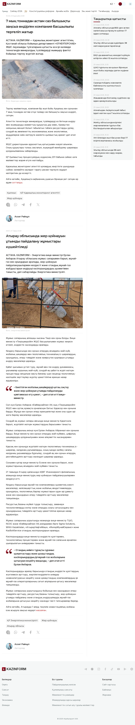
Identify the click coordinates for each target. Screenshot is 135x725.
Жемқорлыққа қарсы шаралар (66, 700)
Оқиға (5, 684)
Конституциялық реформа (41, 11)
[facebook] (105, 669)
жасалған (41, 610)
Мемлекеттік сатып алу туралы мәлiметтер (73, 705)
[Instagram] (8, 205)
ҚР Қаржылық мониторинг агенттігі (40, 193)
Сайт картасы (109, 684)
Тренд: (5, 11)
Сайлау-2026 (16, 11)
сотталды (17, 182)
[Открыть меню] (130, 4)
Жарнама (106, 695)
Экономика (7, 700)
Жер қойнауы (14, 198)
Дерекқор (75, 11)
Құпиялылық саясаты (62, 689)
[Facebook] (30, 205)
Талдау (5, 695)
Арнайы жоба (62, 11)
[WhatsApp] (15, 205)
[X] (38, 205)
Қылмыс (11, 193)
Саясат (5, 689)
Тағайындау (104, 11)
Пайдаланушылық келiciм (64, 684)
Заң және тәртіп (89, 11)
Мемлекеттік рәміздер (63, 695)
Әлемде (6, 705)
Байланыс (106, 689)
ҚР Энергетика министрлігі (22, 620)
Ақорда (115, 11)
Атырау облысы (15, 626)
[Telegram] (23, 205)
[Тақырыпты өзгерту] (122, 4)
